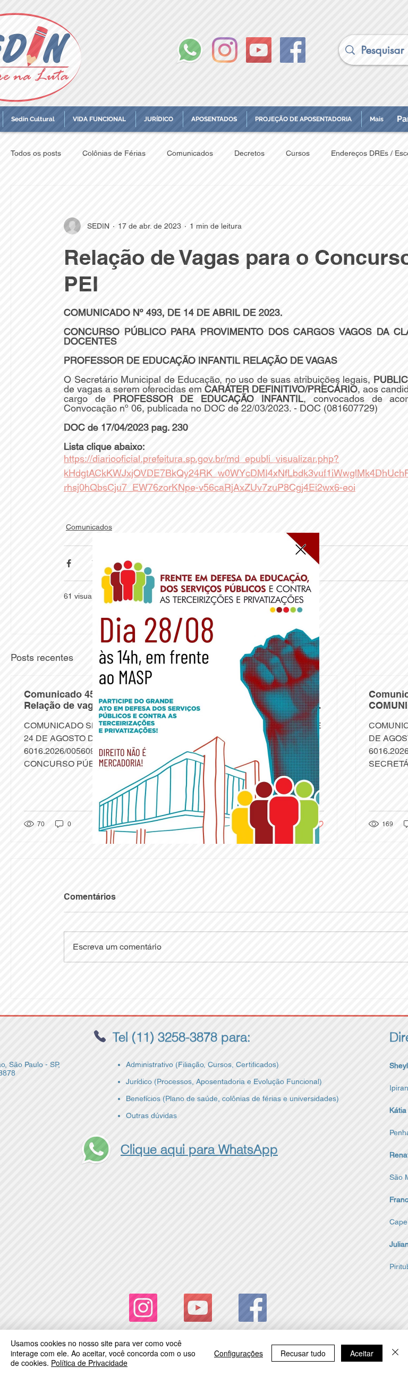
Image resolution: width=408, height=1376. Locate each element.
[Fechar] (395, 1352)
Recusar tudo (303, 1353)
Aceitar (361, 1353)
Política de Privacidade (89, 1362)
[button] (300, 549)
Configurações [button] (238, 1353)
